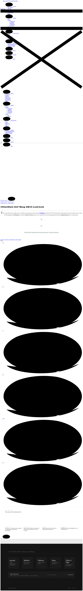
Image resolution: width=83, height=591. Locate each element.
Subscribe (70, 574)
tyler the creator (18, 239)
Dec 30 (3, 200)
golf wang (7, 239)
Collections (10, 201)
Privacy (69, 588)
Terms (74, 588)
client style (2, 239)
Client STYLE (3, 201)
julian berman (12, 239)
